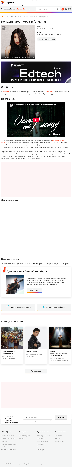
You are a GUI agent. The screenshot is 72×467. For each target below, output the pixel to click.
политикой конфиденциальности (53, 421)
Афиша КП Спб (8, 17)
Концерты (18, 17)
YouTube (57, 438)
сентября (6, 92)
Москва (21, 438)
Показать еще (36, 371)
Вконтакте (58, 436)
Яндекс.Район (59, 441)
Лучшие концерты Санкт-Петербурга (36, 17)
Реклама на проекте (7, 436)
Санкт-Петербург (24, 436)
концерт (50, 92)
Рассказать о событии (68, 9)
